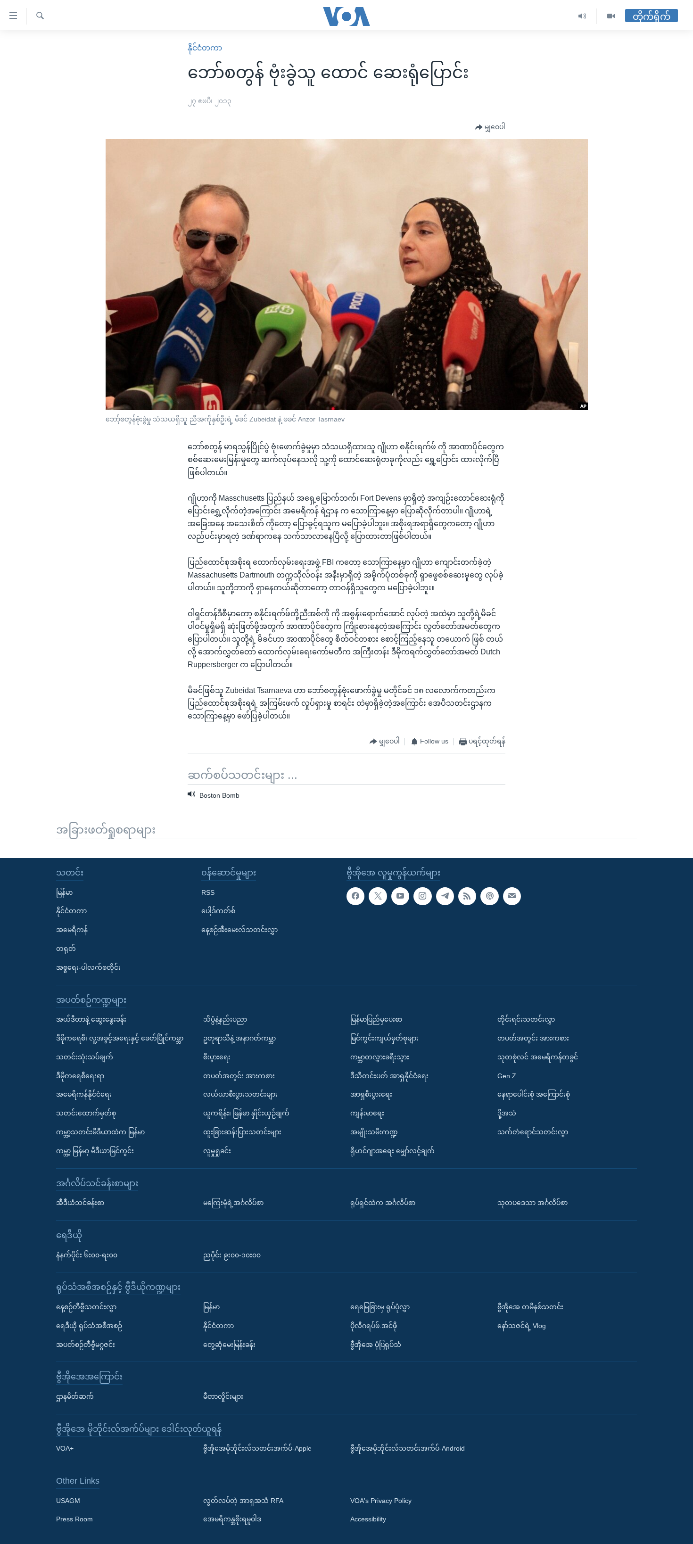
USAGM (68, 1500)
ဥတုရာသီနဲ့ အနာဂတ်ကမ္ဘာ (239, 1038)
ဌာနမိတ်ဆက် (75, 1396)
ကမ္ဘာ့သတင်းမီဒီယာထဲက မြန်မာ (100, 1132)
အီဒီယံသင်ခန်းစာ (80, 1202)
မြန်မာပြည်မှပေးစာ (376, 1019)
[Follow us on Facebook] (355, 896)
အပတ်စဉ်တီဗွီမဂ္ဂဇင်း (85, 1344)
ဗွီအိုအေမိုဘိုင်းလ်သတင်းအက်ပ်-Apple (257, 1448)
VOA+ (65, 1448)
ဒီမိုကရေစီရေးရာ (80, 1075)
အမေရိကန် (72, 929)
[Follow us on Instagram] (422, 896)
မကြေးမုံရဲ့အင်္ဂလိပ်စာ (233, 1202)
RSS (207, 892)
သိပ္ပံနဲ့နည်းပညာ (225, 1019)
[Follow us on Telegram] (445, 896)
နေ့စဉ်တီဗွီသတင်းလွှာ (86, 1307)
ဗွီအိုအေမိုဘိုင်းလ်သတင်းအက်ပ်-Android (407, 1448)
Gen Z (506, 1075)
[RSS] (467, 896)
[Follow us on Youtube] (400, 896)
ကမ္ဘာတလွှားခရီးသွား (379, 1057)
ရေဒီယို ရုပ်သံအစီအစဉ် (89, 1325)
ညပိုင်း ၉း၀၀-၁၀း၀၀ (232, 1254)
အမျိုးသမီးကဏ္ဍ (374, 1132)
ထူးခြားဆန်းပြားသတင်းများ (242, 1132)
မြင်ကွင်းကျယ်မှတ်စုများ (384, 1038)
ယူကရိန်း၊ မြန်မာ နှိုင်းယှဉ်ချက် (246, 1113)
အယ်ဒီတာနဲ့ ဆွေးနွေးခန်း (91, 1019)
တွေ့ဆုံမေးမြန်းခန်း (229, 1344)
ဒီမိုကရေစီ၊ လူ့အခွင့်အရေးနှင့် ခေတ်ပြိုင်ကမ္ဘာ (119, 1038)
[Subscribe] (512, 896)
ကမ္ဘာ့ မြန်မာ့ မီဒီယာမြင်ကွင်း (95, 1151)
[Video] (611, 16)
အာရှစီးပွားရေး (371, 1094)
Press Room (74, 1519)
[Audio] (582, 16)
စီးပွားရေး (217, 1057)
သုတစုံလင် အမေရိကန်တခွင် (537, 1057)
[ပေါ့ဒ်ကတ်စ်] (489, 896)
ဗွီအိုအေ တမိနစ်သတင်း (530, 1307)
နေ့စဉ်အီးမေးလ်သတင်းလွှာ (239, 929)
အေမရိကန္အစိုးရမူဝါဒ (232, 1519)
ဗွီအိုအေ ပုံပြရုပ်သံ (375, 1344)
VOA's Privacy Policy (381, 1500)
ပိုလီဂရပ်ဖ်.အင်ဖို (373, 1325)
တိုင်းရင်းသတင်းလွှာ (526, 1019)
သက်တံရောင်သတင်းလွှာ (532, 1132)
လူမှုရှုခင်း (217, 1151)
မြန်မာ (64, 892)
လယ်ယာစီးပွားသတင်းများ (240, 1094)
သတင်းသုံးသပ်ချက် (84, 1057)
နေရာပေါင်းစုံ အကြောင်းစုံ (533, 1094)
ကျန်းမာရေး (367, 1113)
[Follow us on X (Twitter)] (378, 896)
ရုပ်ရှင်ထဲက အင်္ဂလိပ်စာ (382, 1202)
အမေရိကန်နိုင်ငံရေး (84, 1094)
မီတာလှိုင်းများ (223, 1396)
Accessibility (368, 1519)
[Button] (490, 127)
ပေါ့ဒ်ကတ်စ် (218, 911)
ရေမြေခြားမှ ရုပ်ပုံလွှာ (380, 1307)
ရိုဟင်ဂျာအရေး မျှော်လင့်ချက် (392, 1151)
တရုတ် (66, 948)
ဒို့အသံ (506, 1113)
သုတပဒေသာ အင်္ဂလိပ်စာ (532, 1202)
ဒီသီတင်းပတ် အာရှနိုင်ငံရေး (389, 1075)
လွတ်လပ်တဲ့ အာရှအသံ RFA (243, 1500)
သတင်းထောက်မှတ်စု (86, 1113)
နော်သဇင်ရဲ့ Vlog (521, 1325)
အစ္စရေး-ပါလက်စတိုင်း (88, 967)
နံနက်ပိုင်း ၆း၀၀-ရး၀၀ (86, 1254)
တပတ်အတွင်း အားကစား (239, 1075)
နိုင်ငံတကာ (205, 48)
